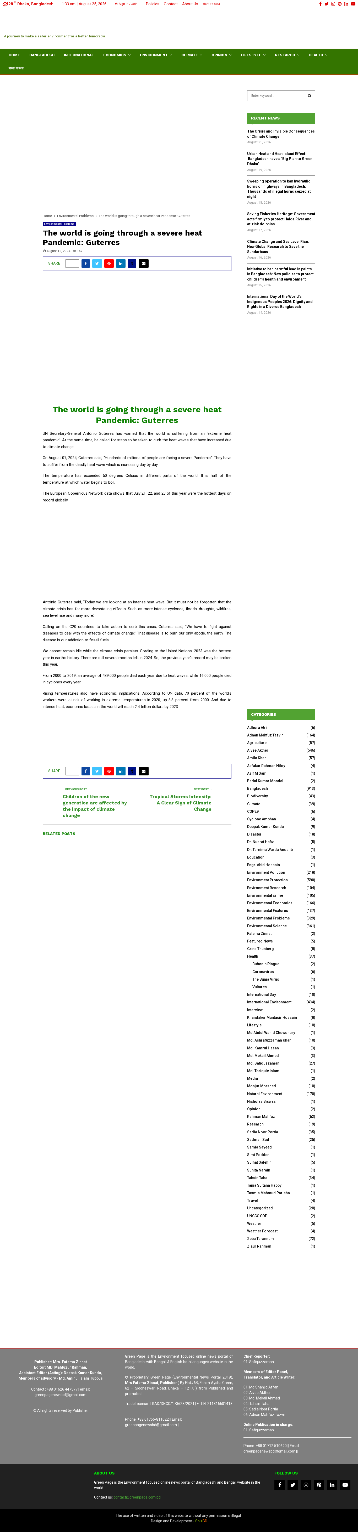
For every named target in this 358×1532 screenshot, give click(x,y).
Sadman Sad (258, 1139)
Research (285, 55)
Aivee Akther (257, 750)
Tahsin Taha (257, 1178)
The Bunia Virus (265, 979)
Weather (254, 1223)
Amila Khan (257, 758)
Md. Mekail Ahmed (263, 1056)
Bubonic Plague (265, 964)
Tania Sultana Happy (264, 1185)
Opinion (219, 55)
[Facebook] (279, 1485)
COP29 (253, 811)
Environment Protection (267, 880)
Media (252, 1078)
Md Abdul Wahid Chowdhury (271, 1033)
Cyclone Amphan (261, 819)
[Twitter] (293, 1485)
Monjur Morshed (261, 1086)
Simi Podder (258, 1155)
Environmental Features (267, 910)
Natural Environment (264, 1094)
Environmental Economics (269, 903)
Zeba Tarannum (260, 1239)
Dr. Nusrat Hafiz (260, 842)
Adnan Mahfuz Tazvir (265, 735)
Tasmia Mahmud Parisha (268, 1193)
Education (255, 857)
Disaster (254, 834)
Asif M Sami (257, 773)
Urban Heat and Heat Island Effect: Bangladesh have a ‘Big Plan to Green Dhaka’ (279, 159)
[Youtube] (345, 1485)
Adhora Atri (257, 727)
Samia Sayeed (259, 1147)
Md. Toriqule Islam (263, 1071)
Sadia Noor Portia (262, 1132)
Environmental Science (267, 926)
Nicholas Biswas (261, 1101)
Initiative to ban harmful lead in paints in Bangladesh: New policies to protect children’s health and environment (280, 274)
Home (14, 55)
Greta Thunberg (260, 949)
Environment (154, 55)
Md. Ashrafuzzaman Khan (269, 1040)
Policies (152, 4)
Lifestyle (251, 55)
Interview (255, 1010)
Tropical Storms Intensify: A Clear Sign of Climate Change (180, 803)
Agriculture (257, 743)
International (79, 55)
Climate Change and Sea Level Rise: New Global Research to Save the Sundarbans (278, 246)
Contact (171, 4)
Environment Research (266, 888)
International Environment (269, 1002)
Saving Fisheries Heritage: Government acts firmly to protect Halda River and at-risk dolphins (281, 219)
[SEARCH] (309, 95)
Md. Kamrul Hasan (263, 1048)
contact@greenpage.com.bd (137, 1497)
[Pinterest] (319, 1485)
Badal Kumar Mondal (265, 781)
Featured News (260, 941)
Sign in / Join (128, 4)
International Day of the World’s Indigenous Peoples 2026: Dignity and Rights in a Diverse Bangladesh (280, 301)
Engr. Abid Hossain (263, 865)
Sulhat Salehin (259, 1162)
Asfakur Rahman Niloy (266, 766)
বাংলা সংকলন (211, 4)
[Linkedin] (332, 1485)
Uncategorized (260, 1208)
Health (316, 55)
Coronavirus (263, 972)
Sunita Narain (258, 1170)
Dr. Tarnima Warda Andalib (270, 850)
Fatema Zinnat (259, 933)
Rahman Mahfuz (261, 1116)
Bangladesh (42, 55)
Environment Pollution (266, 872)
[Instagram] (306, 1485)
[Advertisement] (258, 27)
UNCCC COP (257, 1216)
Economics (114, 55)
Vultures (259, 987)
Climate (189, 55)
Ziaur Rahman (259, 1246)
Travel (252, 1200)
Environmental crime (265, 895)
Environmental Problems (59, 223)
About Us (190, 4)
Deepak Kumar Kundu (265, 827)
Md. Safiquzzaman (263, 1063)
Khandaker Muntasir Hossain (272, 1017)
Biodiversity (257, 796)
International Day (261, 994)
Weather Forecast (262, 1231)
